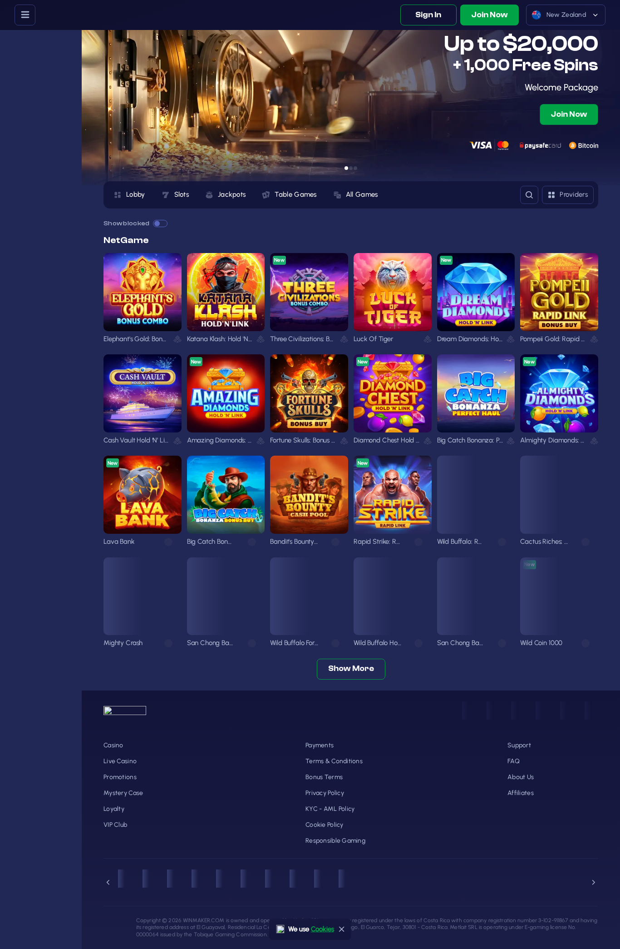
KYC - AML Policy (329, 809)
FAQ (513, 761)
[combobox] (565, 15)
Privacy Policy (324, 793)
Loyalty (113, 809)
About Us (520, 777)
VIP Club (115, 825)
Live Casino (120, 761)
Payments (319, 745)
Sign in (428, 14)
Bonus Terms (324, 777)
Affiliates (520, 793)
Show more (351, 668)
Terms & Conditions (334, 761)
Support (519, 745)
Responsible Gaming (335, 841)
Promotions (120, 777)
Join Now (489, 14)
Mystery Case (123, 793)
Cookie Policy (324, 825)
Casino (113, 745)
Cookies (322, 929)
